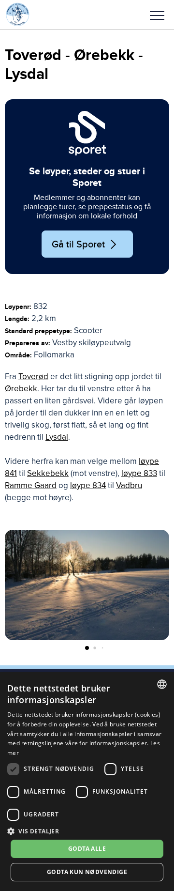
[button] (157, 14)
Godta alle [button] (87, 849)
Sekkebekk (48, 473)
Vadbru (129, 485)
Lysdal (56, 437)
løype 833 (139, 473)
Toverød (33, 376)
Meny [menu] (157, 14)
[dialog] (87, 781)
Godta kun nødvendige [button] (87, 872)
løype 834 (88, 485)
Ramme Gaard (31, 485)
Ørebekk (21, 389)
